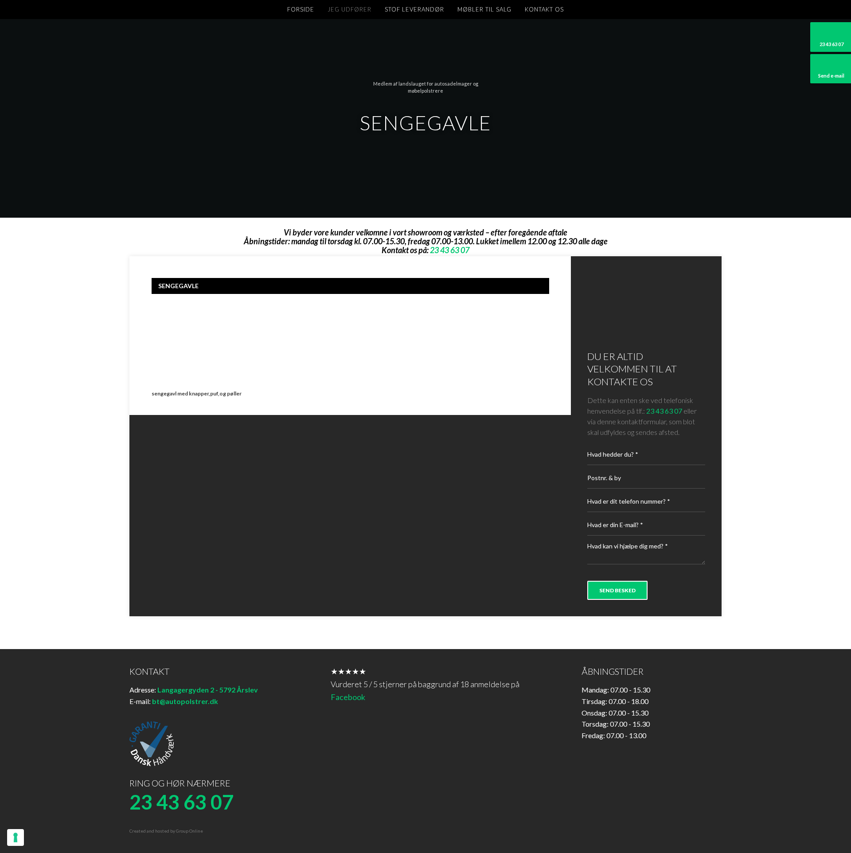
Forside (300, 9)
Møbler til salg (484, 9)
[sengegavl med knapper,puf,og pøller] (197, 341)
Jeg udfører (349, 9)
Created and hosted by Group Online (166, 830)
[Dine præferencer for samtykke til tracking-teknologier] (15, 837)
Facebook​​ (348, 697)
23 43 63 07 (664, 411)
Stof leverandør (414, 9)
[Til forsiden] (425, 55)
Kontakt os (544, 9)
